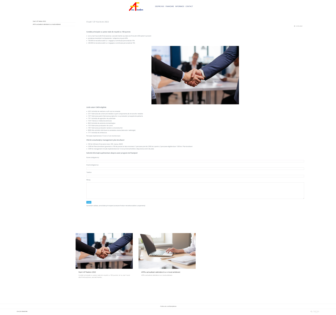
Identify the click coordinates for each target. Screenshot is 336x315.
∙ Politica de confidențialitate (168, 306)
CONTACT (189, 6)
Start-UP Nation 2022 (39, 21)
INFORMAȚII (179, 6)
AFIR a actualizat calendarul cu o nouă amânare (47, 24)
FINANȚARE (169, 6)
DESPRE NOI (159, 6)
